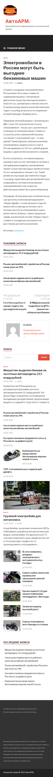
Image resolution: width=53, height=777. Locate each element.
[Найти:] (26, 357)
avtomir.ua (19, 230)
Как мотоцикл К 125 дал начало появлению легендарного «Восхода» (35, 594)
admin (19, 83)
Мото (5, 512)
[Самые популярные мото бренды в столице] (11, 631)
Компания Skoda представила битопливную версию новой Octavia (34, 454)
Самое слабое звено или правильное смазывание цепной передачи (35, 576)
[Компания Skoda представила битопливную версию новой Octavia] (11, 460)
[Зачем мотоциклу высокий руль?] (11, 616)
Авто (5, 58)
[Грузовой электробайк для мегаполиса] (26, 510)
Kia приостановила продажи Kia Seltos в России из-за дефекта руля (24, 439)
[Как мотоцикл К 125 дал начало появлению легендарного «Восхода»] (11, 600)
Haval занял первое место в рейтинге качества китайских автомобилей (23, 279)
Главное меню (16, 48)
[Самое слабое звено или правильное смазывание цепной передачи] (11, 582)
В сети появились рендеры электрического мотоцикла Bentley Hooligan (32, 557)
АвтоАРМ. (17, 21)
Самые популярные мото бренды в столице (35, 623)
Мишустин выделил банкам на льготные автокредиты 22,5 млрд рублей (26, 251)
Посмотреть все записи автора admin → (33, 333)
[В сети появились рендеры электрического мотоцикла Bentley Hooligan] (11, 561)
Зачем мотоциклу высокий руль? (31, 608)
